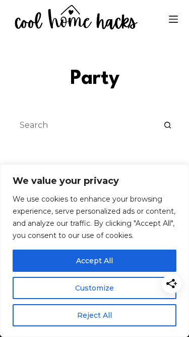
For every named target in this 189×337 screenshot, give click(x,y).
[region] (94, 250)
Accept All (94, 260)
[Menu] (173, 19)
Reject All (94, 315)
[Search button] (168, 125)
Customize (94, 288)
